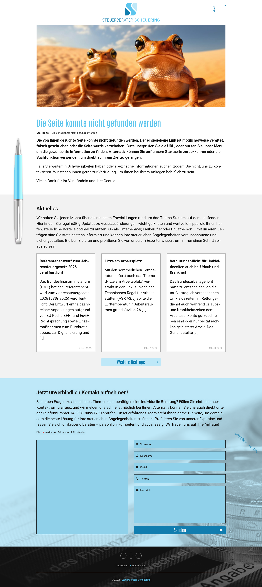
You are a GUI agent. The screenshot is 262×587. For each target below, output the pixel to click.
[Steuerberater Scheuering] (131, 9)
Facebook (123, 556)
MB (139, 556)
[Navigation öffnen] (221, 9)
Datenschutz (139, 565)
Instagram (131, 556)
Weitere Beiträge (131, 362)
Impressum (122, 565)
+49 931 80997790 (86, 413)
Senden (180, 530)
